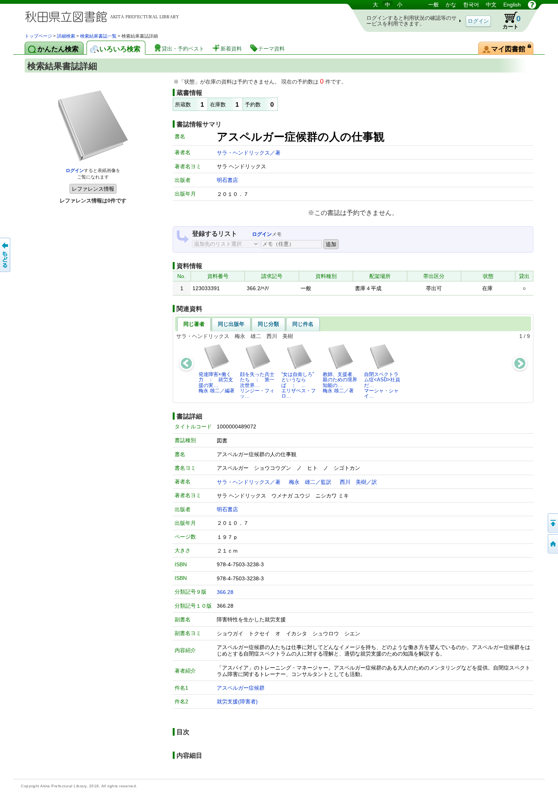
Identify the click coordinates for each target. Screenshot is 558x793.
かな (451, 5)
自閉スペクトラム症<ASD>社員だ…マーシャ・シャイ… (382, 385)
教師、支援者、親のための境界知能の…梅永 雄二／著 (340, 382)
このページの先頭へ (552, 522)
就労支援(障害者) (237, 701)
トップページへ (552, 543)
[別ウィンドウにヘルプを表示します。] (532, 4)
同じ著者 (194, 324)
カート (512, 22)
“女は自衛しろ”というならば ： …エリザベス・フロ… (298, 385)
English (512, 5)
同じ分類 (268, 324)
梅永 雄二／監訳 (310, 482)
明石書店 (227, 180)
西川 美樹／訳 (358, 482)
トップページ (38, 36)
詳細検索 (66, 36)
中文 (491, 5)
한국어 (471, 5)
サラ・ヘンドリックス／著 (249, 153)
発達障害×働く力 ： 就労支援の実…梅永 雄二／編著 (217, 382)
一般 (433, 5)
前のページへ (5, 255)
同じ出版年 (231, 324)
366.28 (225, 592)
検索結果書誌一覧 (98, 36)
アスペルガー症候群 (241, 688)
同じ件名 (303, 324)
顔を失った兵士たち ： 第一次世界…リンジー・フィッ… (257, 385)
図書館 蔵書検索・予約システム (104, 16)
